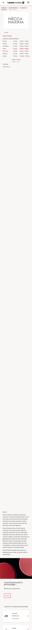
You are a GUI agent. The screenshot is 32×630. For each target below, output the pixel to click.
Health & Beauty (13, 7)
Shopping (3, 7)
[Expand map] (16, 288)
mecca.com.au (6, 66)
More (7, 596)
